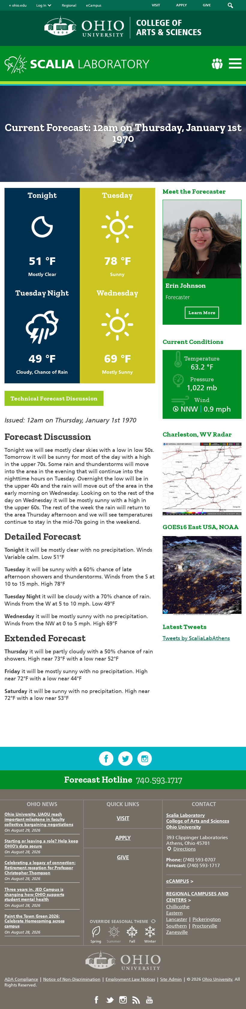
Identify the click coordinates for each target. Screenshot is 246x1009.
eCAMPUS (180, 881)
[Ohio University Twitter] (110, 1000)
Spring (96, 941)
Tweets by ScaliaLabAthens (196, 638)
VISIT (156, 5)
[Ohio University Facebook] (97, 1000)
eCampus (93, 5)
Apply (123, 838)
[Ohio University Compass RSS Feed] (136, 1000)
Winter (150, 941)
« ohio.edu (17, 5)
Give (123, 857)
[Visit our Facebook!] (106, 758)
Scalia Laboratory (185, 815)
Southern (176, 926)
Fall (132, 941)
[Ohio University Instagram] (123, 1000)
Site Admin (171, 979)
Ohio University (183, 827)
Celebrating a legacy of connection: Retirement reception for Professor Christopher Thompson (40, 868)
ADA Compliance (21, 979)
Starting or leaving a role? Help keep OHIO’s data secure (41, 844)
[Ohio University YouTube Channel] (149, 1000)
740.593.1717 (159, 779)
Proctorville (204, 926)
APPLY (181, 5)
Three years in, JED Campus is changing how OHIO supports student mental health (34, 894)
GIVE (207, 5)
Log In (41, 5)
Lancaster (176, 919)
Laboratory (90, 64)
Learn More (201, 312)
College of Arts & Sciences (169, 27)
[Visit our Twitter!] (125, 758)
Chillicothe (178, 906)
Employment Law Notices (130, 979)
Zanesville (177, 932)
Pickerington (207, 919)
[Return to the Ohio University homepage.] (84, 26)
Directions (184, 849)
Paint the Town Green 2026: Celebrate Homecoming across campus (34, 921)
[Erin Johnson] (202, 276)
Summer (114, 941)
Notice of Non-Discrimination (71, 979)
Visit (123, 818)
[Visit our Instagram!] (144, 758)
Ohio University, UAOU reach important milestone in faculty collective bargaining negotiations (38, 819)
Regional (69, 5)
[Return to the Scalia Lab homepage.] (17, 63)
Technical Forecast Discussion (54, 398)
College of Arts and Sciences (197, 821)
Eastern (174, 913)
